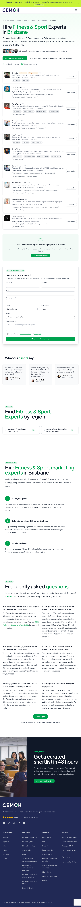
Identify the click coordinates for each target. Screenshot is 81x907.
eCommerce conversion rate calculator (27, 867)
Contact (45, 846)
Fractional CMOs (68, 846)
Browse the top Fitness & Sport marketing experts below (52, 58)
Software (6, 854)
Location (6, 837)
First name (9, 282)
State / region (45, 305)
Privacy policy (47, 854)
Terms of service (47, 850)
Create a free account (40, 255)
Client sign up (46, 872)
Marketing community (30, 837)
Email (7, 290)
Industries (10, 21)
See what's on (39, 4)
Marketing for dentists (69, 862)
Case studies (26, 850)
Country (8, 305)
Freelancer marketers (69, 842)
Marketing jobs (27, 842)
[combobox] (23, 309)
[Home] (3, 20)
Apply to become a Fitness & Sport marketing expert (40, 722)
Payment (45, 880)
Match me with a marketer (40, 339)
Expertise (6, 842)
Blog (24, 854)
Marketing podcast (28, 846)
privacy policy (38, 334)
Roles (4, 846)
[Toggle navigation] (76, 10)
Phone (11, 298)
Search (5, 858)
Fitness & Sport (22, 21)
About (44, 842)
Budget (8, 313)
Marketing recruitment (70, 837)
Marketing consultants (69, 850)
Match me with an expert (16, 58)
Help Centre (46, 837)
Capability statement (49, 876)
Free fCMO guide (28, 888)
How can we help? (11, 321)
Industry (5, 850)
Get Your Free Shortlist (44, 781)
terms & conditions (25, 334)
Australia (33, 21)
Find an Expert (40, 716)
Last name (44, 282)
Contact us (10, 596)
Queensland (42, 21)
